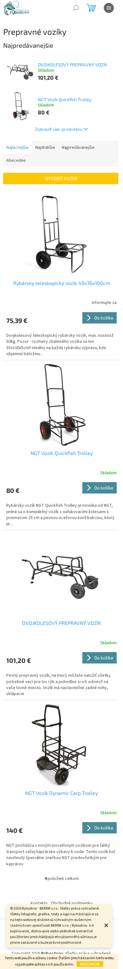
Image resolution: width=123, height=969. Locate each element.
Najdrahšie (45, 147)
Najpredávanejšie (78, 147)
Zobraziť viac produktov (58, 129)
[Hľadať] (75, 8)
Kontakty (39, 903)
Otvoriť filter (61, 178)
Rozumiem (90, 964)
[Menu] (108, 8)
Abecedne (16, 160)
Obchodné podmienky (72, 903)
